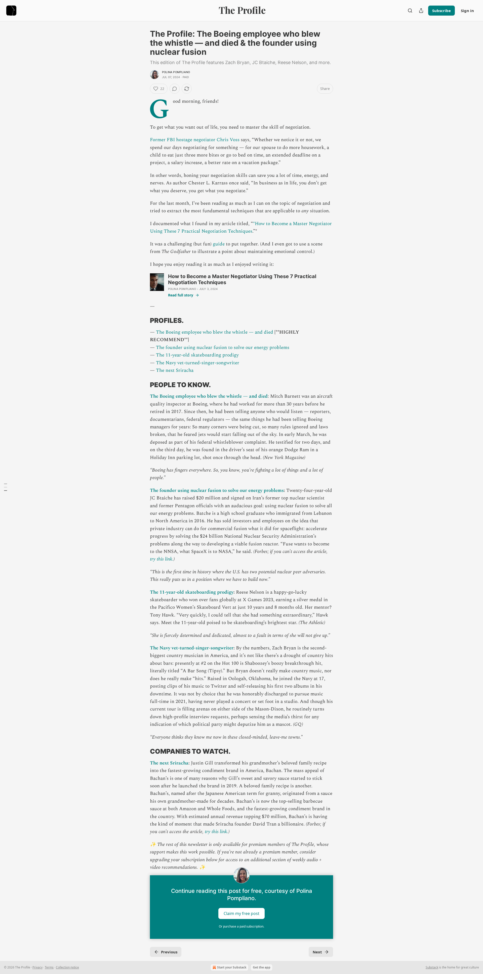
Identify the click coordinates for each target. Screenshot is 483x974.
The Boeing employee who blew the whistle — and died (214, 332)
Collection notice (67, 967)
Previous (169, 951)
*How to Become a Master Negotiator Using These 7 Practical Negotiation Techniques (241, 227)
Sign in (467, 10)
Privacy (37, 967)
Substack (432, 967)
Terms (49, 967)
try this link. (162, 559)
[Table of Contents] (5, 487)
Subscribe (441, 10)
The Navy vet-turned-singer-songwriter (197, 363)
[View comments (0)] (175, 89)
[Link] (143, 321)
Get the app (261, 967)
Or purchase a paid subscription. (241, 926)
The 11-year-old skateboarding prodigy (197, 355)
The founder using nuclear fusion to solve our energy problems (222, 347)
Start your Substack (231, 967)
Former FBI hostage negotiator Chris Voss (194, 139)
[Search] (410, 11)
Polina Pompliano (176, 72)
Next (317, 951)
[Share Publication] (421, 11)
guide (219, 244)
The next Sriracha (174, 370)
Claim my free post (241, 913)
